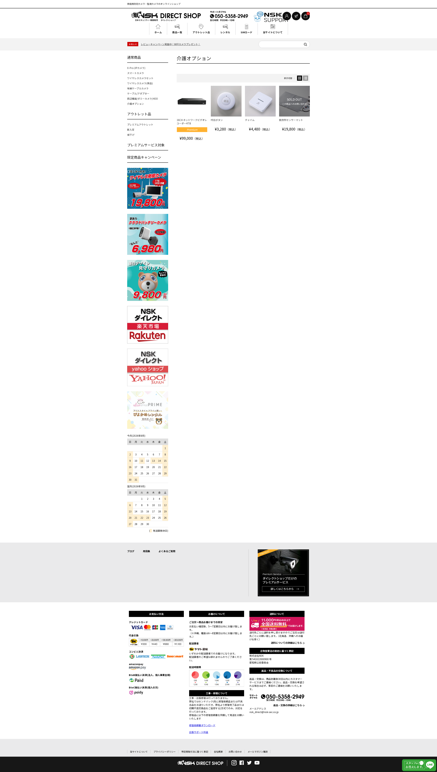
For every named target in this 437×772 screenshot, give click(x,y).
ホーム (158, 32)
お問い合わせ (235, 751)
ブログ (130, 551)
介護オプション (135, 103)
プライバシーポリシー (164, 751)
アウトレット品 (201, 32)
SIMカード (246, 32)
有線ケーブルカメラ (138, 88)
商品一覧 (177, 32)
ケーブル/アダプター (138, 93)
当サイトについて (273, 32)
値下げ (130, 134)
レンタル (225, 32)
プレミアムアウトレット (140, 124)
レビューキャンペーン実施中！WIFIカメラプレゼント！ (170, 44)
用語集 (146, 551)
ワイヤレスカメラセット (140, 78)
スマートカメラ (135, 73)
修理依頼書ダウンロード (202, 725)
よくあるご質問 (167, 551)
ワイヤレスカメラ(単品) (140, 83)
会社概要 (218, 751)
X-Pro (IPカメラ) (136, 68)
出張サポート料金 (198, 732)
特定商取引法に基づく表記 (194, 751)
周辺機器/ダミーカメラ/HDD (142, 98)
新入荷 (130, 129)
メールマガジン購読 (258, 751)
